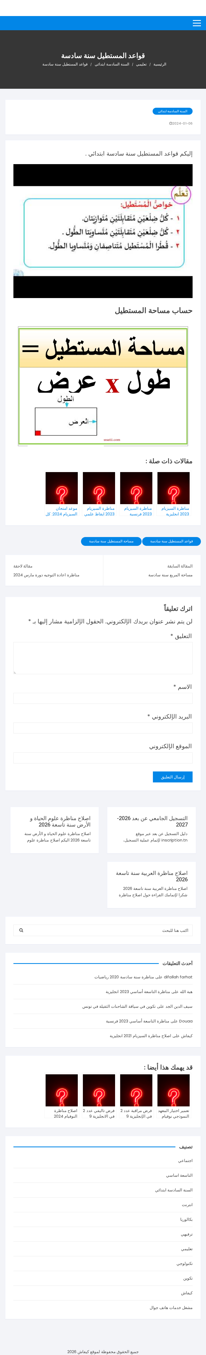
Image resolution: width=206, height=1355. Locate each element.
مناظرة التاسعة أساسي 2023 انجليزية (138, 991)
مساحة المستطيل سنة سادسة (111, 541)
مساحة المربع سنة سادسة (170, 575)
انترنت (187, 1204)
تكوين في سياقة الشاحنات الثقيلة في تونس (119, 1006)
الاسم (182, 687)
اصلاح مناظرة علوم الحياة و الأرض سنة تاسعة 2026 (60, 821)
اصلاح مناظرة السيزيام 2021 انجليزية (140, 1036)
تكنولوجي (184, 1263)
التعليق (181, 636)
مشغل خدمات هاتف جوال (171, 1307)
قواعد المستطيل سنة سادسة (171, 541)
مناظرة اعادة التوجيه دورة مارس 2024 (46, 575)
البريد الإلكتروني (169, 716)
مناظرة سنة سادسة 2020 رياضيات (124, 977)
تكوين (188, 1278)
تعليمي (187, 1249)
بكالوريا (186, 1219)
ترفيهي (187, 1234)
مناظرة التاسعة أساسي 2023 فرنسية (138, 1021)
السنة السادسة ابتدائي (172, 111)
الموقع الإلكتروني (170, 746)
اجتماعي (185, 1160)
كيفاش (187, 1293)
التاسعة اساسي (179, 1175)
